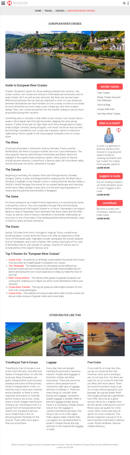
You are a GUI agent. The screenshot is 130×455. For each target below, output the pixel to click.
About (53, 445)
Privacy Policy (89, 445)
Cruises (59, 10)
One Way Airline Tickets (108, 113)
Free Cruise (94, 362)
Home (38, 10)
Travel (48, 10)
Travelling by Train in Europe (21, 362)
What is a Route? (18, 445)
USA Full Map (103, 104)
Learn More (103, 168)
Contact (61, 445)
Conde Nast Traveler (20, 287)
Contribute (45, 445)
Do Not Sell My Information (107, 445)
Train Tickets (103, 92)
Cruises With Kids (105, 109)
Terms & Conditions (73, 445)
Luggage (51, 362)
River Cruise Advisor (19, 278)
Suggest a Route (33, 445)
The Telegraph (16, 265)
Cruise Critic (15, 259)
